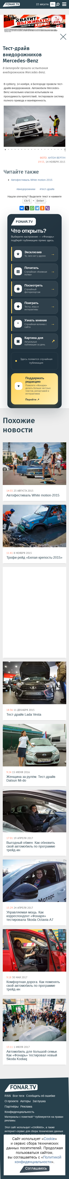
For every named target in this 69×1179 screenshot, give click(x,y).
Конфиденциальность (19, 1112)
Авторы (25, 1101)
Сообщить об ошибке (40, 1096)
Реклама (26, 1106)
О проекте (11, 1101)
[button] (62, 109)
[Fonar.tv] (11, 4)
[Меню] (64, 4)
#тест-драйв (47, 189)
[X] (27, 208)
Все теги (18, 1096)
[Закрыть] (63, 37)
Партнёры (12, 1106)
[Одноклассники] (42, 208)
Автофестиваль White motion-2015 (31, 180)
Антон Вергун (56, 157)
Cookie (49, 1138)
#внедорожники (26, 189)
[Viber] (47, 208)
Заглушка (39, 1101)
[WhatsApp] (32, 208)
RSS (8, 1096)
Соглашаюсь (36, 1168)
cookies (38, 1127)
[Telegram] (37, 208)
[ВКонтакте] (22, 208)
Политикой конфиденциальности (38, 1159)
